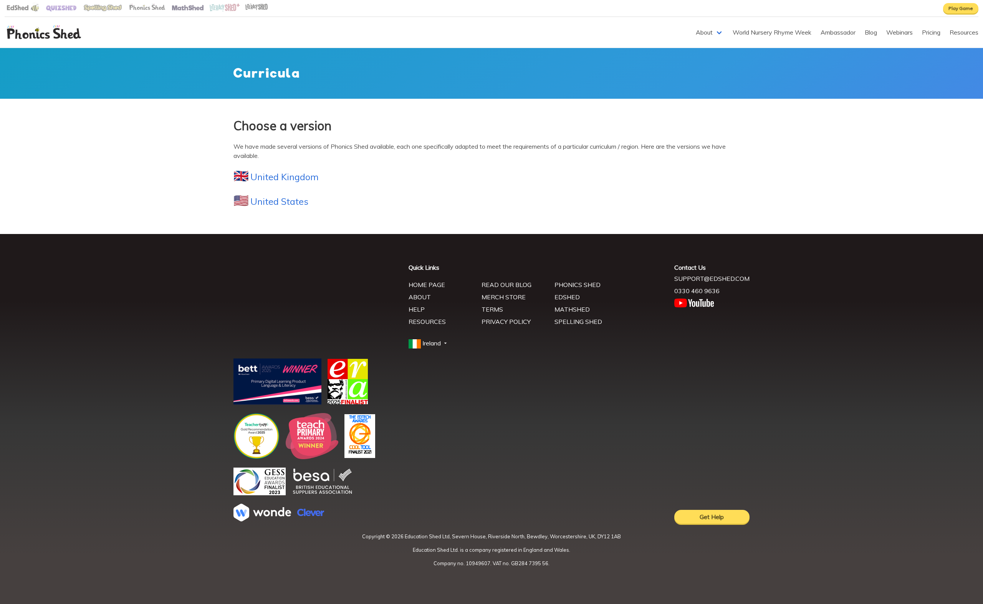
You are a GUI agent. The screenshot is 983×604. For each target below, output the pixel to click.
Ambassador (838, 32)
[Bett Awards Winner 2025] (277, 402)
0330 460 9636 (697, 291)
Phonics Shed (577, 285)
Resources (964, 32)
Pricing (931, 32)
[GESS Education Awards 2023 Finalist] (259, 493)
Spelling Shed (578, 321)
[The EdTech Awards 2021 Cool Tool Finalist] (359, 456)
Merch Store (504, 297)
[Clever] (310, 514)
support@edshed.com (712, 278)
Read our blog (506, 285)
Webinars (899, 32)
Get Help (712, 517)
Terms (492, 309)
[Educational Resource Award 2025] (348, 402)
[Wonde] (262, 519)
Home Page (427, 285)
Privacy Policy (506, 321)
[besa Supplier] (322, 493)
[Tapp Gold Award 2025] (256, 457)
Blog (871, 32)
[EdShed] (316, 298)
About (704, 32)
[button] (428, 343)
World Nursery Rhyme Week (772, 32)
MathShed (572, 309)
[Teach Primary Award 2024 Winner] (312, 457)
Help (417, 309)
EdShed (567, 297)
